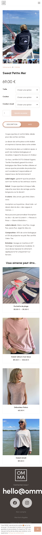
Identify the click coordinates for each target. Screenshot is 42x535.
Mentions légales (21, 517)
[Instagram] (27, 503)
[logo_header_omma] (4, 3)
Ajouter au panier (20, 113)
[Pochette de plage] (21, 285)
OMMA (17, 67)
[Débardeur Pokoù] (21, 386)
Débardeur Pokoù (21, 407)
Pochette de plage (21, 306)
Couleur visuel (8, 104)
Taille (5, 89)
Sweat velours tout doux (21, 357)
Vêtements (7, 67)
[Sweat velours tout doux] (21, 336)
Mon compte (21, 512)
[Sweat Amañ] (21, 437)
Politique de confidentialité (21, 523)
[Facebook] (15, 503)
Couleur (6, 96)
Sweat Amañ (21, 458)
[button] (39, 3)
